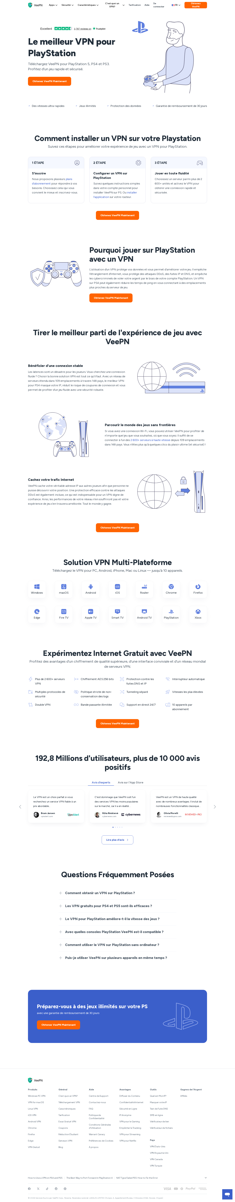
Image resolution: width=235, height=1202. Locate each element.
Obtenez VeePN (196, 5)
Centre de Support (98, 1096)
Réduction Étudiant (68, 1134)
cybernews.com (99, 791)
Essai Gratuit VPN (67, 1121)
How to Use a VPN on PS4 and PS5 (45, 1178)
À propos (93, 1147)
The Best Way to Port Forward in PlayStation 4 (90, 1178)
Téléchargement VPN (69, 1102)
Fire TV (63, 617)
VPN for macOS (36, 1102)
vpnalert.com (35, 791)
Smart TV (117, 617)
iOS (117, 592)
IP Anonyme (125, 1115)
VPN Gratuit (34, 1147)
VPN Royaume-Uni (159, 1153)
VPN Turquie (156, 1165)
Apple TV (91, 617)
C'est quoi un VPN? (112, 5)
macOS (64, 592)
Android (90, 592)
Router (144, 592)
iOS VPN (32, 1115)
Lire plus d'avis (115, 839)
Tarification (135, 5)
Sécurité (66, 5)
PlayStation (171, 617)
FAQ (91, 1108)
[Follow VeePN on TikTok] (47, 1188)
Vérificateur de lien (159, 1121)
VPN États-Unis (157, 1146)
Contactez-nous (97, 1102)
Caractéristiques (87, 5)
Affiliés (183, 1096)
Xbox (198, 617)
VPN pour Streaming (129, 1134)
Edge (37, 617)
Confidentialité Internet (131, 1102)
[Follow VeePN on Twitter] (38, 1188)
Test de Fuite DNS (159, 1108)
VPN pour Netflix (127, 1140)
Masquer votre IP (158, 1102)
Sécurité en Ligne (128, 1108)
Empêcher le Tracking (130, 1128)
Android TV (144, 617)
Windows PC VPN (36, 1096)
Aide (147, 5)
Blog (61, 1147)
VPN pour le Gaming (129, 1121)
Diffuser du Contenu (129, 1096)
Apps (52, 5)
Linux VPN (33, 1108)
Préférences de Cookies (101, 1140)
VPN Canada (156, 1159)
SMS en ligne (156, 1115)
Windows (37, 592)
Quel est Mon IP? (158, 1096)
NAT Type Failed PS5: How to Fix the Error (137, 1178)
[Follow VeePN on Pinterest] (65, 1188)
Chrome (171, 592)
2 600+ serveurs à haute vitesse (150, 440)
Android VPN (34, 1121)
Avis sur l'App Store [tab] (130, 782)
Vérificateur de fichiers (161, 1128)
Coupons (63, 1128)
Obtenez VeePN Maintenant (49, 81)
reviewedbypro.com (162, 791)
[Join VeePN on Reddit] (56, 1188)
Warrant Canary (97, 1134)
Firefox (198, 592)
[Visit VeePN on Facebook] (29, 1188)
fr (176, 5)
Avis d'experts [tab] (101, 782)
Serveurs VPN (65, 1140)
